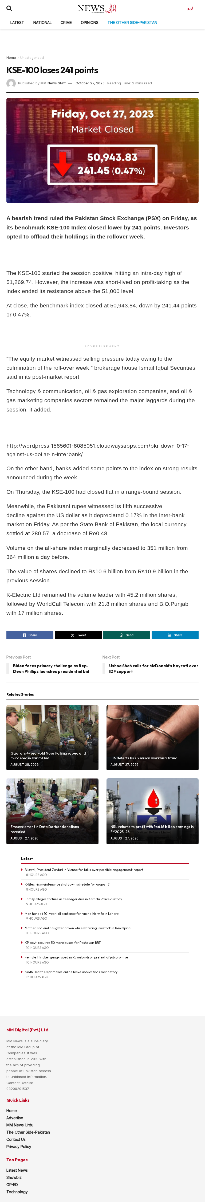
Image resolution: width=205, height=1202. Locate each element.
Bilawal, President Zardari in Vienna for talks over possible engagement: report (84, 870)
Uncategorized (32, 58)
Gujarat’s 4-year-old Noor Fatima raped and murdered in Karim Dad (48, 755)
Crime (66, 22)
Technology (17, 1191)
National (42, 22)
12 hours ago (37, 977)
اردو (190, 8)
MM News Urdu (19, 1125)
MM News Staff (53, 83)
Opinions (89, 22)
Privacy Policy (18, 1146)
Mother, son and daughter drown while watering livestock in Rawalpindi (78, 928)
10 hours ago (37, 933)
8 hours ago (36, 875)
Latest (17, 22)
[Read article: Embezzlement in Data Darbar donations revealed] (52, 811)
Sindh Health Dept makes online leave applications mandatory (71, 972)
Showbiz (14, 1177)
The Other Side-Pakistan (132, 22)
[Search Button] (9, 8)
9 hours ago (36, 904)
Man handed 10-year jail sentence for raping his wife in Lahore (72, 914)
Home (11, 58)
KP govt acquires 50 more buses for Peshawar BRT (63, 943)
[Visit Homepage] (97, 8)
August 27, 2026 (125, 765)
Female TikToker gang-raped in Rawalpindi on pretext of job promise (76, 957)
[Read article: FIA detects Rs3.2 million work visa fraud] (153, 738)
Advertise (14, 1117)
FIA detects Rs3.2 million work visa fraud (144, 758)
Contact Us (16, 1139)
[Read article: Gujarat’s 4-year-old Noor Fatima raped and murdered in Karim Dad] (52, 738)
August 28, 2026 (24, 765)
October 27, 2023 (90, 83)
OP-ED (12, 1184)
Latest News (17, 1170)
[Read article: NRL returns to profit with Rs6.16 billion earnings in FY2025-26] (153, 811)
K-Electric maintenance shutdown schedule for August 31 (68, 884)
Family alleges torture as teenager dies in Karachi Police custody (73, 899)
